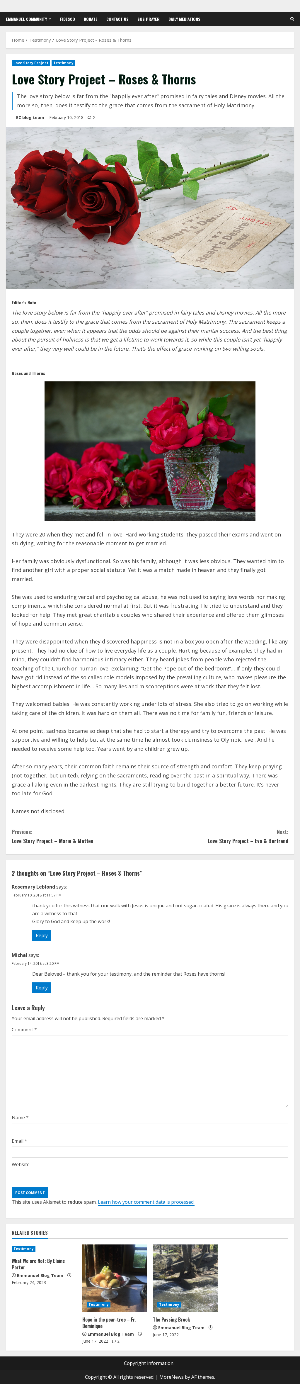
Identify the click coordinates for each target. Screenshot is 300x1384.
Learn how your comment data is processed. (146, 1202)
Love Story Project (30, 62)
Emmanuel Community (26, 19)
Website (21, 1164)
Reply (42, 935)
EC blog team (30, 117)
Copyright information (148, 1363)
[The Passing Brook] (185, 1278)
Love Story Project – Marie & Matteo (52, 836)
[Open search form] (292, 19)
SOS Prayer (148, 19)
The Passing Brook (171, 1319)
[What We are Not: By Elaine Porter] (44, 1248)
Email (19, 1141)
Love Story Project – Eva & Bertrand (248, 836)
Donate (91, 19)
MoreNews (171, 1377)
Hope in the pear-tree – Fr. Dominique (109, 1322)
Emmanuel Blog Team (40, 1275)
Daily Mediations (184, 19)
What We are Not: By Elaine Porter (38, 1264)
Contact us (117, 19)
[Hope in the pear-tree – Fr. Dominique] (114, 1278)
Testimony (63, 62)
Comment (24, 1029)
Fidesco (67, 19)
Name (20, 1117)
